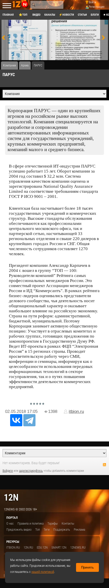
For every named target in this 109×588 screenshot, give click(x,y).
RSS (104, 464)
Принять (87, 567)
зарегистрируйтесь (31, 471)
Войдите (8, 471)
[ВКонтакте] (16, 420)
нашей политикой (42, 572)
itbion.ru (76, 411)
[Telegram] (29, 420)
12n (11, 497)
